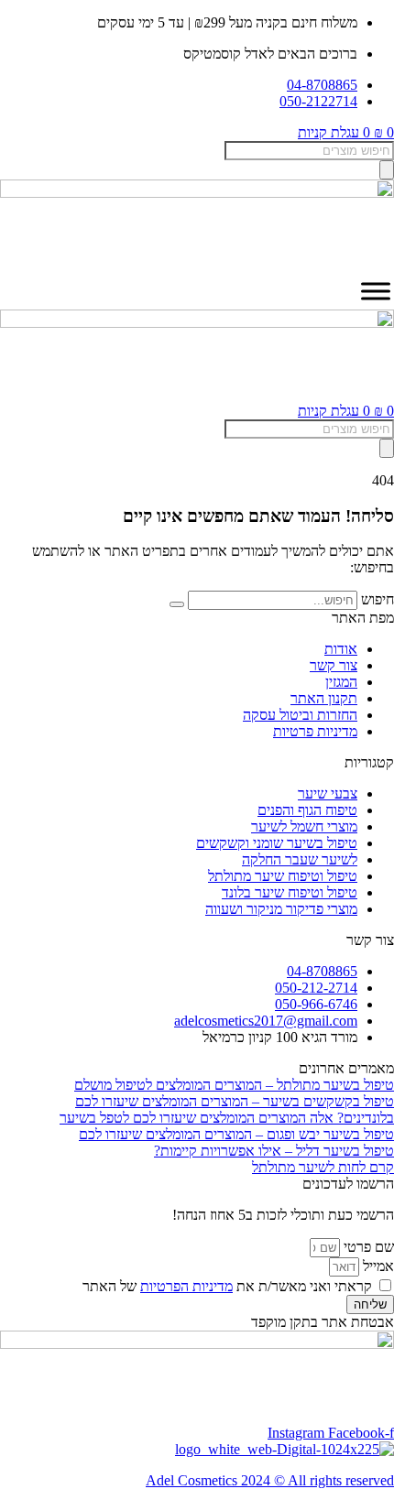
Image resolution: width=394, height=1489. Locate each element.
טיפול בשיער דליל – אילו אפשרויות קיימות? (274, 1150)
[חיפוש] (177, 604)
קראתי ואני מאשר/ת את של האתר (227, 1286)
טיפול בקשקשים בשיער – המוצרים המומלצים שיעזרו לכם (234, 1101)
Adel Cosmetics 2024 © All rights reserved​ (270, 1480)
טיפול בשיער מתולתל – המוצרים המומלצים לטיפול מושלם (234, 1084)
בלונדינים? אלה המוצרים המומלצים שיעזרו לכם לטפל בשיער (227, 1117)
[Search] (386, 169)
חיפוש (377, 599)
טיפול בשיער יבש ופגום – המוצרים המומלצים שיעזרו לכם (236, 1134)
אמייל (376, 1266)
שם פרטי (367, 1247)
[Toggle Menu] (375, 291)
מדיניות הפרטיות (186, 1286)
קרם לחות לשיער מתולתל (323, 1167)
